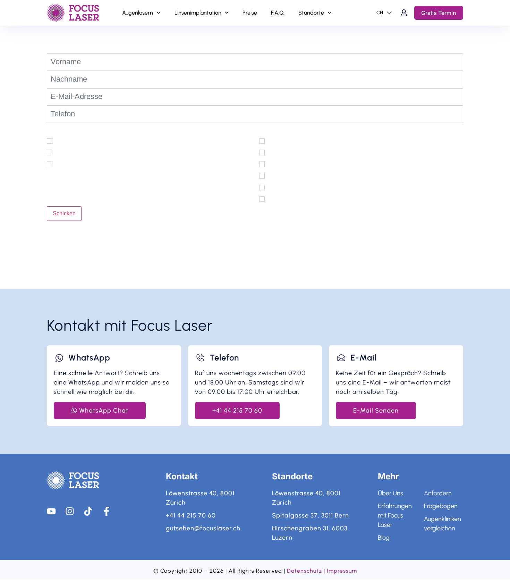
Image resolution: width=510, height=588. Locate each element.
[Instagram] (69, 511)
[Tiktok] (88, 511)
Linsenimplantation (198, 12)
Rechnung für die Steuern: (91, 152)
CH (379, 13)
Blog (384, 537)
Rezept (64, 163)
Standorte (311, 12)
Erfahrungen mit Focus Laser (395, 515)
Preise (250, 12)
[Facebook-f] (106, 511)
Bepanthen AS (287, 186)
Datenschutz (304, 571)
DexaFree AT (285, 140)
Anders (276, 198)
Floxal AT (280, 152)
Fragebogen (441, 506)
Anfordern (438, 493)
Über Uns (390, 493)
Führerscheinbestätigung (89, 140)
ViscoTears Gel (288, 175)
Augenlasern (137, 12)
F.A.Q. (277, 12)
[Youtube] (51, 511)
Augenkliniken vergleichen (442, 523)
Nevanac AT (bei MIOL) (299, 163)
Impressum (342, 571)
